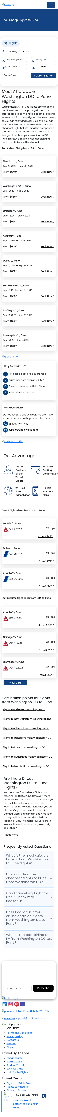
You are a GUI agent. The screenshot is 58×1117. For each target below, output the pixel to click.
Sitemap (11, 1043)
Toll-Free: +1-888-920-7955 (33, 1011)
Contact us (13, 1040)
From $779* (45, 561)
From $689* (45, 586)
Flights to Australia (17, 1086)
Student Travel (15, 1065)
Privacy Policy (15, 1036)
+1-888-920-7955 (18, 424)
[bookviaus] (8, 4)
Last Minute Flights (17, 1072)
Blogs (10, 1047)
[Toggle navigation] (51, 5)
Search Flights (43, 75)
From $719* (46, 625)
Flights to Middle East (19, 1083)
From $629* (46, 650)
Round (26, 51)
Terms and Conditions (19, 1033)
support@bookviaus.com (23, 429)
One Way (12, 51)
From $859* (45, 675)
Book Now (47, 172)
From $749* (45, 536)
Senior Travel (14, 1061)
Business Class (15, 1068)
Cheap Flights (15, 1058)
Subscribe (43, 988)
